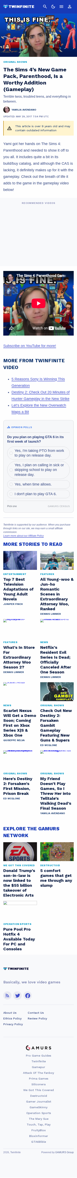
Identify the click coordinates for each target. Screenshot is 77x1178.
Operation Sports (38, 1113)
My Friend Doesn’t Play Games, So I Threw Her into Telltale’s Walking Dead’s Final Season (55, 793)
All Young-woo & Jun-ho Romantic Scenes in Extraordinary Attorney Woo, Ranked (57, 594)
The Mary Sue (38, 1118)
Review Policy (37, 1018)
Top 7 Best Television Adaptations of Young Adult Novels (18, 589)
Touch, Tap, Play (39, 1124)
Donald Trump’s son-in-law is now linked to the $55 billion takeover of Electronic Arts (19, 883)
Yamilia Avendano (52, 813)
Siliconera (38, 1084)
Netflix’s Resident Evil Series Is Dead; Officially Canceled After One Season (55, 659)
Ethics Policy (12, 1018)
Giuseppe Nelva (14, 740)
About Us (9, 1012)
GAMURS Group (64, 1152)
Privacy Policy (13, 1024)
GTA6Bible (38, 1141)
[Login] (70, 6)
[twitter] (17, 995)
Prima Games (38, 1078)
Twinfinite (38, 1061)
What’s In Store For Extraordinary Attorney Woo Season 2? (19, 657)
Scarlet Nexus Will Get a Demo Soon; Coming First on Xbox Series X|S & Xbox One (19, 723)
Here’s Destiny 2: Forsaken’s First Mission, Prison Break (17, 786)
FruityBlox (38, 1130)
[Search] (45, 6)
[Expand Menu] (61, 6)
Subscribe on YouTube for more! (29, 346)
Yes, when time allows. (33, 484)
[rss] (7, 995)
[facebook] (27, 995)
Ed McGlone (48, 745)
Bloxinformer (38, 1136)
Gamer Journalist (38, 1101)
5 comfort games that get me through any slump (56, 878)
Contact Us (36, 1012)
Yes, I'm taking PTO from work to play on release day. (39, 453)
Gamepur (38, 1067)
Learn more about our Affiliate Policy (23, 535)
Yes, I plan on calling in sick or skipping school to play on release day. (39, 470)
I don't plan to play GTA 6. (36, 494)
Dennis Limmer (50, 613)
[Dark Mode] (53, 6)
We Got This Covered (38, 1090)
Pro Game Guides (38, 1055)
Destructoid (38, 1095)
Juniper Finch (13, 604)
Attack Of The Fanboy (38, 1072)
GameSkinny (38, 1107)
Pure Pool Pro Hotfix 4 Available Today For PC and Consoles (19, 939)
